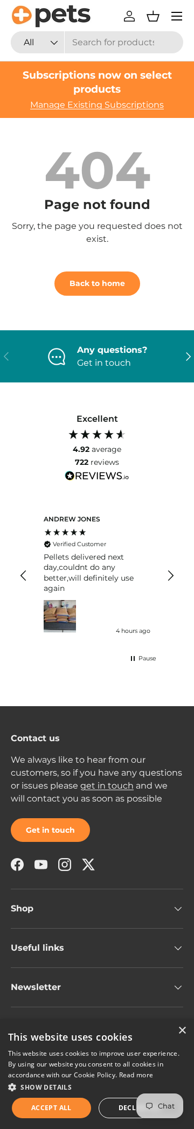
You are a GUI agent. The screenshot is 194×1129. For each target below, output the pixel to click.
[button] (153, 16)
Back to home (97, 283)
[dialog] (97, 1074)
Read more (136, 1074)
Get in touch (50, 830)
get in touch (107, 785)
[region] (97, 576)
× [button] (182, 1031)
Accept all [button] (51, 1107)
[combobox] (97, 42)
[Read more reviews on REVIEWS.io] (97, 477)
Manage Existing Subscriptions (97, 105)
